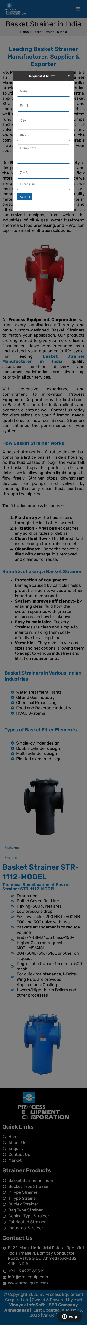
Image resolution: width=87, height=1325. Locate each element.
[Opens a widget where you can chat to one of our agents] (69, 1317)
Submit (25, 197)
